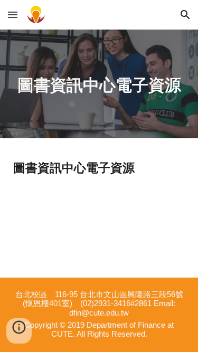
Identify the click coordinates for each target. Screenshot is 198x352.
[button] (12, 14)
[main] (99, 84)
